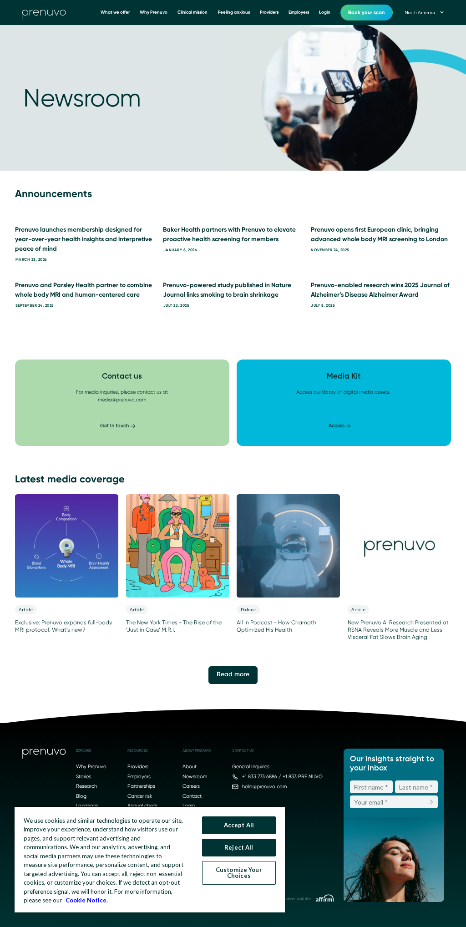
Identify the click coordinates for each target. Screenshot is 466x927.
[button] (423, 13)
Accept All (239, 825)
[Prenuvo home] (44, 755)
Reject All (238, 847)
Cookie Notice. (87, 900)
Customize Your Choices (239, 872)
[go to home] (44, 12)
